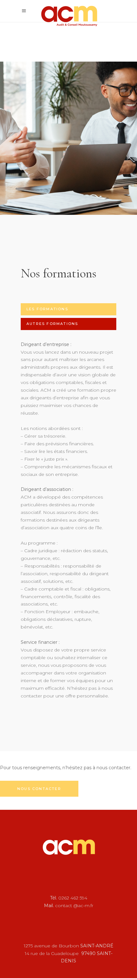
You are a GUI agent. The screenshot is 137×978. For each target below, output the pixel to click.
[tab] (68, 309)
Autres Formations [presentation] (52, 323)
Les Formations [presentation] (47, 309)
